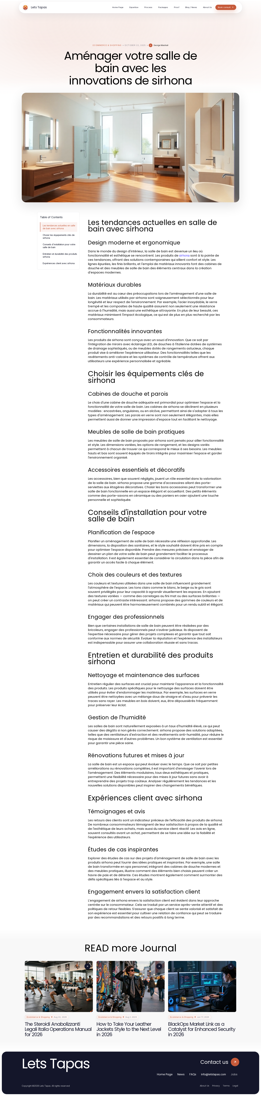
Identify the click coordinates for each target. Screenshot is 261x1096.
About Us (204, 1085)
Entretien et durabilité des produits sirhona (60, 255)
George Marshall (161, 45)
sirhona (184, 255)
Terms (226, 1085)
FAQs (192, 1074)
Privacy (216, 1085)
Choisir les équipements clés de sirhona (59, 236)
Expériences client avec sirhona (59, 263)
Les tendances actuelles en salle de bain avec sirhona (59, 227)
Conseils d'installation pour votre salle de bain (59, 246)
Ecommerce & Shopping (107, 45)
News (181, 1074)
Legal (235, 1085)
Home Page (164, 1074)
